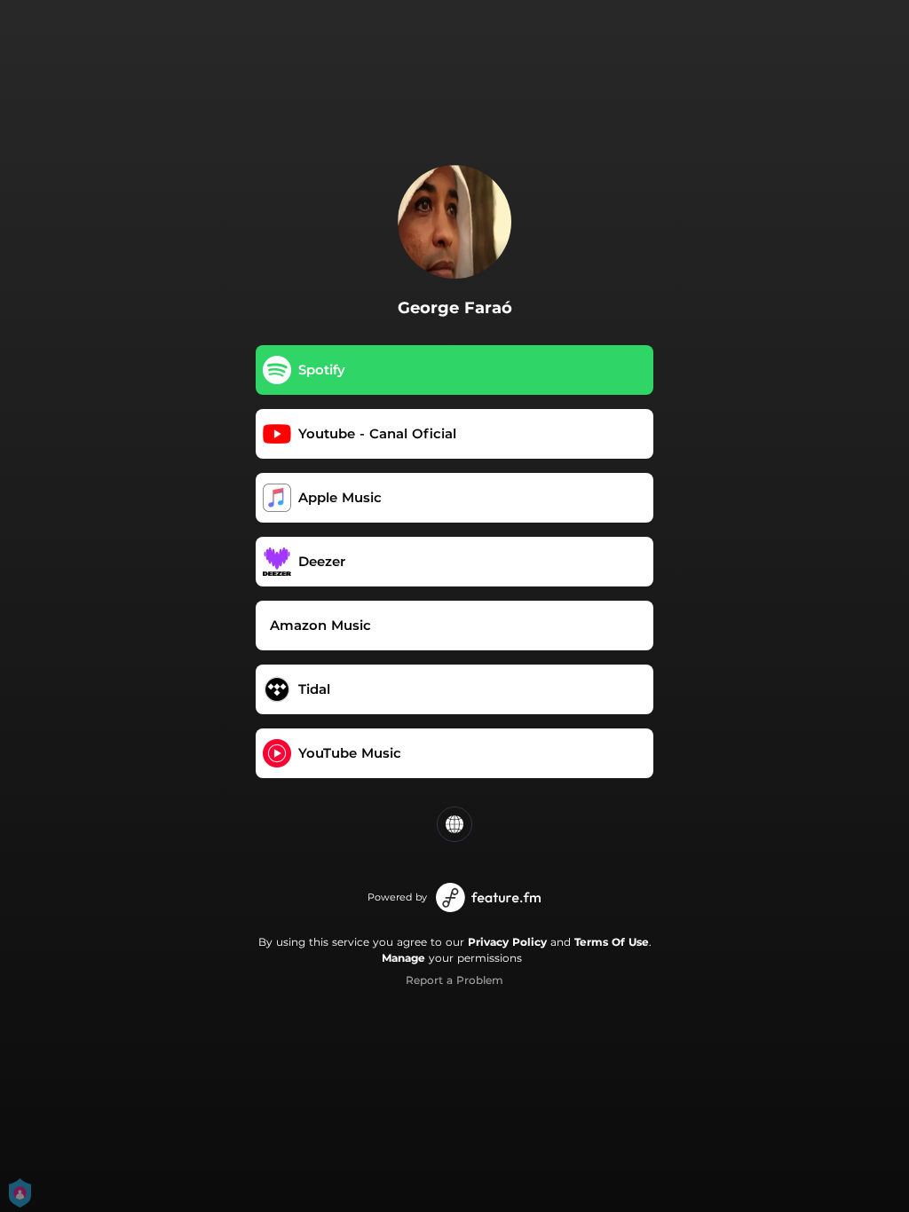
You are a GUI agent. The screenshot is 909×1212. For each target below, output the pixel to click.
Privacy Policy (507, 941)
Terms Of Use (611, 941)
